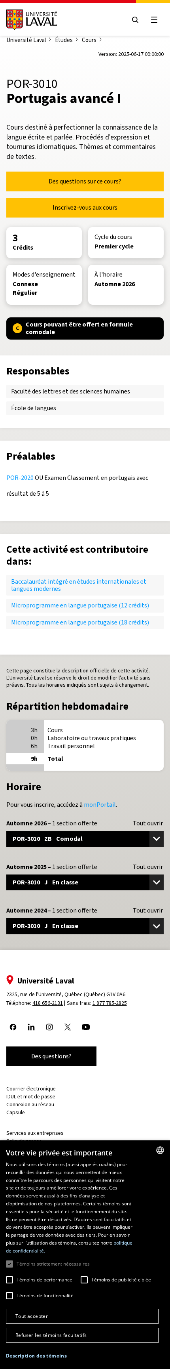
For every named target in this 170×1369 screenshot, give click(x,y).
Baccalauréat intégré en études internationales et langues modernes (78, 585)
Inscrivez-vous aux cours (85, 207)
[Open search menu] (135, 19)
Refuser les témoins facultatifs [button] (51, 1335)
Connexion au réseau (30, 1104)
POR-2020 (20, 478)
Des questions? (51, 1056)
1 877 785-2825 (110, 1003)
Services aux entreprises (35, 1133)
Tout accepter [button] (31, 1316)
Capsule (15, 1112)
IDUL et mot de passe (30, 1096)
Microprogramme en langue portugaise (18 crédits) (80, 622)
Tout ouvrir (148, 823)
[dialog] (85, 1254)
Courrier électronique (31, 1088)
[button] (36, 1356)
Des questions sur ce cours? (85, 181)
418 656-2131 (47, 1003)
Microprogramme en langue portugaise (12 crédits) (80, 605)
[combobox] (160, 1150)
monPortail (100, 804)
